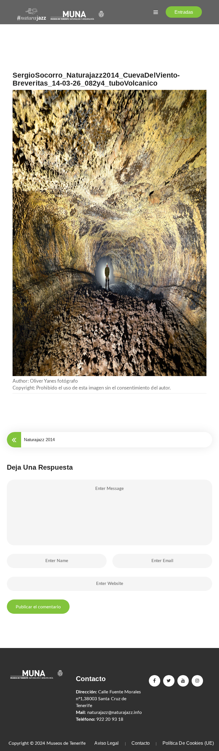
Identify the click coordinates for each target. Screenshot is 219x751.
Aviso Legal (106, 743)
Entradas (184, 12)
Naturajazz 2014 (39, 439)
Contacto (140, 743)
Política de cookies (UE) (188, 743)
